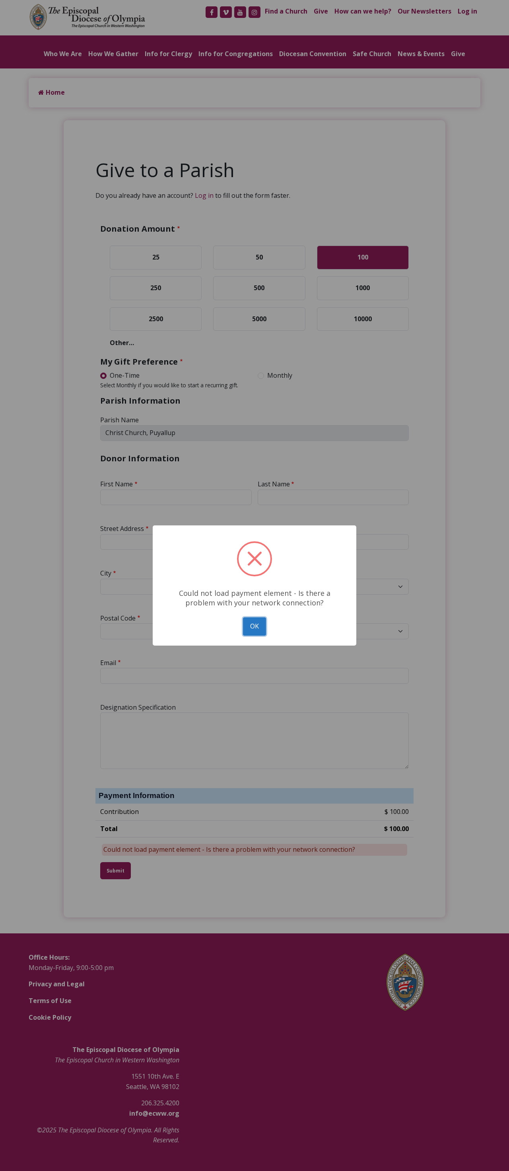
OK (254, 626)
